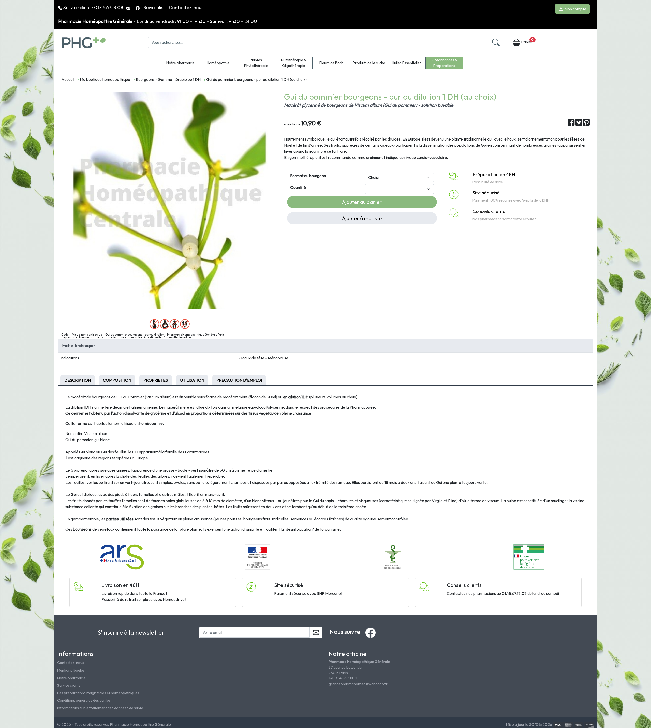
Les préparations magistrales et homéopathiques (98, 693)
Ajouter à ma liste (362, 218)
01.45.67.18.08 (108, 7)
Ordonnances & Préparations (444, 63)
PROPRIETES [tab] (155, 380)
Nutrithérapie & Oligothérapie (293, 63)
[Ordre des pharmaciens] (393, 556)
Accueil (67, 79)
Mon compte (575, 8)
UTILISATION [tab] (192, 380)
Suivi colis (154, 7)
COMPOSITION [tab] (117, 380)
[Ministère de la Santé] (257, 556)
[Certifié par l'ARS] (122, 556)
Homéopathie (218, 62)
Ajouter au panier (362, 202)
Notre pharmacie (180, 62)
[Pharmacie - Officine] (528, 556)
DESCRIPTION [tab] (77, 380)
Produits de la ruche (369, 62)
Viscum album (96, 433)
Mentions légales (71, 670)
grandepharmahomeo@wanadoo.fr (358, 683)
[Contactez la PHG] (129, 7)
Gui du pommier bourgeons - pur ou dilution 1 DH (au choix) (256, 79)
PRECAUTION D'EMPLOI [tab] (239, 380)
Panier (527, 41)
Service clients (68, 685)
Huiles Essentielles (406, 62)
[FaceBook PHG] (138, 7)
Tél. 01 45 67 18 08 (343, 678)
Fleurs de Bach (331, 62)
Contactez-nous (186, 7)
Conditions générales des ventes (84, 700)
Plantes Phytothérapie (256, 63)
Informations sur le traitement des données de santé (100, 708)
